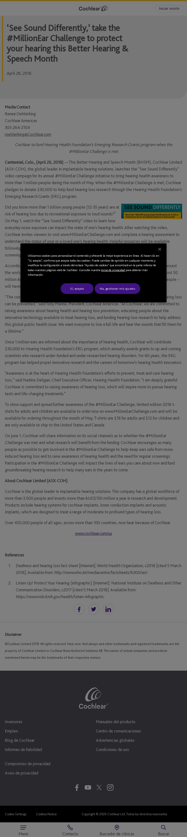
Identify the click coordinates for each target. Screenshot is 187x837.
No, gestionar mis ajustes (117, 288)
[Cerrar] (159, 249)
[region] (93, 273)
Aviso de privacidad (113, 270)
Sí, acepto (77, 288)
